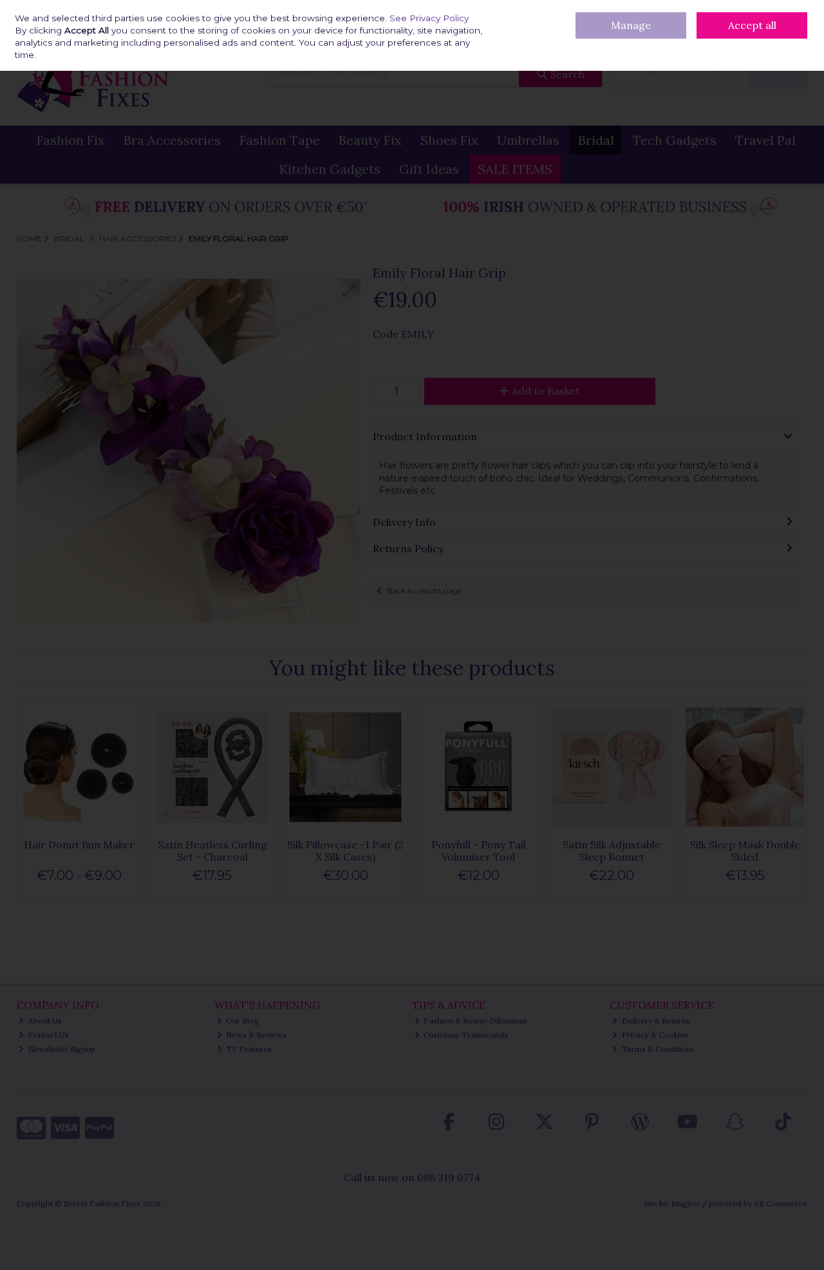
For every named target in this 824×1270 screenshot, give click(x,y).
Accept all (752, 25)
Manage (631, 25)
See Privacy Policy (429, 18)
